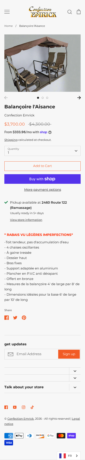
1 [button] (38, 98)
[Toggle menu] (7, 11)
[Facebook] (6, 407)
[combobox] (69, 455)
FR (70, 455)
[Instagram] (23, 407)
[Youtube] (14, 407)
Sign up (69, 354)
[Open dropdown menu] (75, 371)
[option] (42, 63)
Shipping (11, 139)
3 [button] (47, 98)
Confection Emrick (19, 115)
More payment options (42, 189)
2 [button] (43, 98)
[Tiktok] (32, 407)
